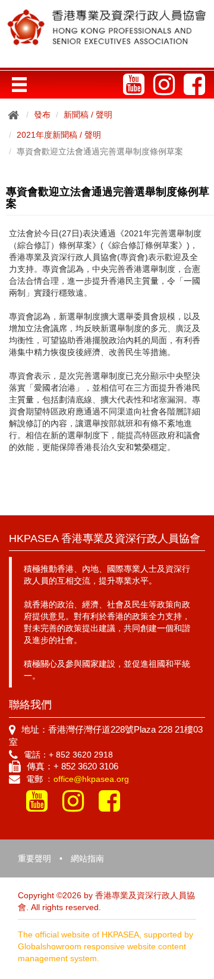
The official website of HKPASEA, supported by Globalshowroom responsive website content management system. (105, 946)
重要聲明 (34, 858)
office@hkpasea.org (91, 779)
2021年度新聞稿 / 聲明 (59, 135)
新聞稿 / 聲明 (88, 114)
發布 (42, 114)
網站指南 (87, 858)
